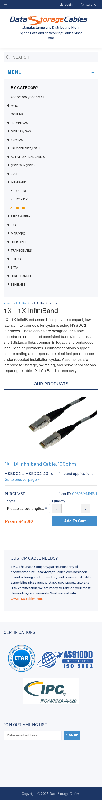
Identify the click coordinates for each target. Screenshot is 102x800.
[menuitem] (51, 97)
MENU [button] (15, 72)
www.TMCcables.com (27, 599)
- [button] (56, 509)
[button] (6, 4)
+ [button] (85, 509)
